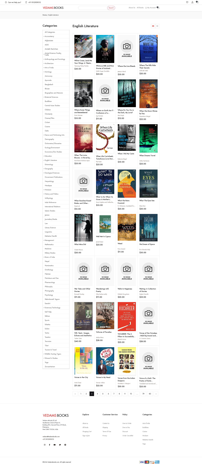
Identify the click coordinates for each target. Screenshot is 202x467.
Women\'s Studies (51, 358)
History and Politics (51, 194)
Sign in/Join (86, 436)
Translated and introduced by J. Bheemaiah (152, 384)
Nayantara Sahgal (144, 116)
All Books (140, 7)
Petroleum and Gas (52, 278)
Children (48, 110)
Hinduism (48, 190)
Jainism (47, 215)
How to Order (127, 423)
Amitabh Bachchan (51, 49)
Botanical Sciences (51, 97)
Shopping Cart (87, 431)
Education (48, 156)
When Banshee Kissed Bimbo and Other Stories (82, 203)
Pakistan (48, 274)
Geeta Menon (78, 250)
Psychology (49, 295)
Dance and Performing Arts (54, 135)
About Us (132, 7)
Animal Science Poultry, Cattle (53, 54)
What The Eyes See (146, 200)
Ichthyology (49, 198)
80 (150, 394)
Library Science (50, 227)
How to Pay (126, 427)
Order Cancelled (128, 436)
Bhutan (47, 88)
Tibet (46, 345)
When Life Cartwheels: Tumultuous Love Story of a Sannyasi (105, 159)
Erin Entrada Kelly (144, 250)
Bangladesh (49, 84)
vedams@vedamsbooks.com (51, 437)
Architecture (49, 63)
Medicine (48, 249)
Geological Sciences (52, 173)
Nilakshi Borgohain (123, 294)
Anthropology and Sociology (55, 59)
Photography (49, 291)
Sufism (47, 329)
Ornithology (49, 270)
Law (46, 223)
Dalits (47, 131)
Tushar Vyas (78, 338)
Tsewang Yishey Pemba (81, 66)
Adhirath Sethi (143, 71)
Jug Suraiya (99, 116)
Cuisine (47, 126)
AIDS (47, 45)
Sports (47, 320)
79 (143, 394)
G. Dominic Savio (144, 338)
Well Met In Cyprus (103, 236)
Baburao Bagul (122, 159)
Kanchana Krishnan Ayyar (82, 160)
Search (111, 8)
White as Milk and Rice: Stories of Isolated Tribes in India (105, 68)
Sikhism (47, 316)
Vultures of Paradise (103, 332)
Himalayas (48, 185)
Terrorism (48, 341)
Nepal (47, 261)
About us (85, 423)
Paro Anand (121, 249)
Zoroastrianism (50, 366)
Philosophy (48, 286)
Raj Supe (98, 162)
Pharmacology (50, 282)
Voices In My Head (103, 377)
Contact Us (106, 423)
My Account (151, 7)
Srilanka (47, 324)
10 (131, 394)
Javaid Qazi (99, 242)
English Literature (51, 160)
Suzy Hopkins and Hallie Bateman (106, 202)
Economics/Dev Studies (53, 152)
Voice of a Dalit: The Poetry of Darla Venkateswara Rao (147, 381)
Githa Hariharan (144, 161)
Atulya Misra (99, 337)
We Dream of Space (147, 244)
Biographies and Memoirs (54, 93)
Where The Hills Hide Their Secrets (147, 66)
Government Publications (53, 177)
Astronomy (48, 76)
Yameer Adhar (100, 383)
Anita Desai (77, 383)
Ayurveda (48, 80)
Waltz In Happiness (125, 289)
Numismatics (49, 265)
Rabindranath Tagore (52, 299)
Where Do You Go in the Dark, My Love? (126, 111)
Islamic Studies (50, 211)
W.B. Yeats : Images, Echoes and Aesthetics (83, 334)
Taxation (47, 337)
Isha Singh (121, 115)
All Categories (50, 32)
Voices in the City (81, 377)
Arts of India (49, 67)
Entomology (49, 164)
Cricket (47, 122)
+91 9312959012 (34, 2)
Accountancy (49, 36)
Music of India (50, 257)
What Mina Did (80, 244)
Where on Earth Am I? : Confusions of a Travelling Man (105, 113)
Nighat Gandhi (143, 294)
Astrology (48, 72)
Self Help (48, 312)
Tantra (47, 333)
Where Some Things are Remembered (82, 111)
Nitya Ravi (142, 206)
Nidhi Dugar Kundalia (102, 71)
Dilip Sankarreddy (101, 294)
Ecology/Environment (52, 147)
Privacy (105, 436)
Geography (49, 168)
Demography (49, 139)
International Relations (52, 206)
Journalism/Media (51, 219)
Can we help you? (14, 2)
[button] (153, 26)
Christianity (48, 114)
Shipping (105, 427)
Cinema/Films (49, 118)
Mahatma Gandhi (51, 236)
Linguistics (48, 232)
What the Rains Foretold (123, 201)
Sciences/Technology (52, 307)
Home (45, 15)
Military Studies (50, 253)
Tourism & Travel (50, 350)
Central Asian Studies (52, 105)
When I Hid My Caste (126, 153)
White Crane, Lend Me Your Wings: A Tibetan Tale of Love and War (83, 63)
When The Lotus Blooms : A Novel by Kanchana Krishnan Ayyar (82, 159)
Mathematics (49, 244)
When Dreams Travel (147, 155)
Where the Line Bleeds (126, 66)
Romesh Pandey (79, 294)
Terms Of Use (107, 431)
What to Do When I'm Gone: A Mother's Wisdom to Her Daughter (104, 201)
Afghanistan (49, 40)
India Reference (50, 202)
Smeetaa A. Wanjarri (124, 383)
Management (49, 240)
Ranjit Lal (77, 206)
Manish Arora (122, 339)
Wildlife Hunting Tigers (53, 354)
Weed (120, 243)
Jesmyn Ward (122, 71)
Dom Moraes (78, 115)
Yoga (46, 362)
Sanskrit (47, 303)
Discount (125, 431)
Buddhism (48, 101)
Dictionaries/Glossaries (53, 143)
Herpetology (49, 181)
